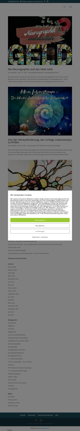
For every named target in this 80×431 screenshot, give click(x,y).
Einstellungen (40, 231)
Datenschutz (36, 237)
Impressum (44, 237)
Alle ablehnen (40, 226)
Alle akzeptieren (40, 220)
